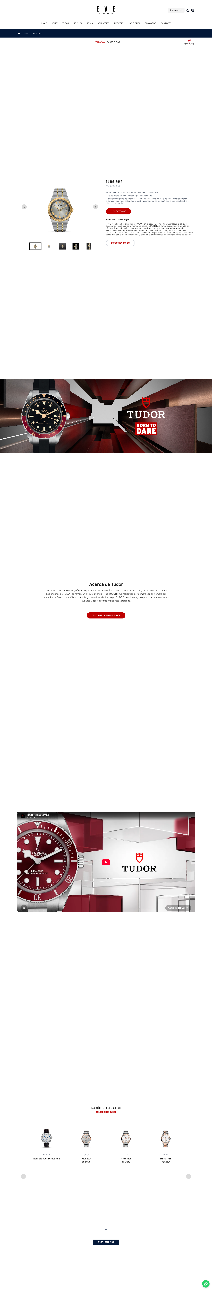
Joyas (90, 23)
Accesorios (103, 23)
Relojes (78, 23)
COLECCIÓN (100, 42)
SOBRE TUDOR (113, 42)
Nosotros (119, 23)
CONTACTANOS (118, 211)
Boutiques (134, 23)
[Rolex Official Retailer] (47, 10)
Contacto (166, 23)
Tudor (65, 23)
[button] (35, 246)
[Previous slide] (23, 1176)
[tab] (106, 1230)
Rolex (55, 23)
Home (44, 23)
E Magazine (150, 23)
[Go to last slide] (24, 206)
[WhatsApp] (206, 1284)
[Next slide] (95, 206)
